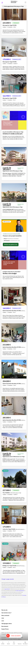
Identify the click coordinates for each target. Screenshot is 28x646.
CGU (2, 618)
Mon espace (25, 643)
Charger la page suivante (7, 579)
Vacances (19, 643)
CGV (2, 620)
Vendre (8, 643)
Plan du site (4, 610)
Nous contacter (5, 615)
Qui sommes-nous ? (6, 612)
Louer (14, 643)
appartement (7, 589)
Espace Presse (5, 629)
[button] (11, 18)
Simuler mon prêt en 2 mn (10, 244)
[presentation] (2, 11)
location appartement (20, 590)
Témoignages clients (6, 623)
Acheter (2, 643)
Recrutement (4, 626)
